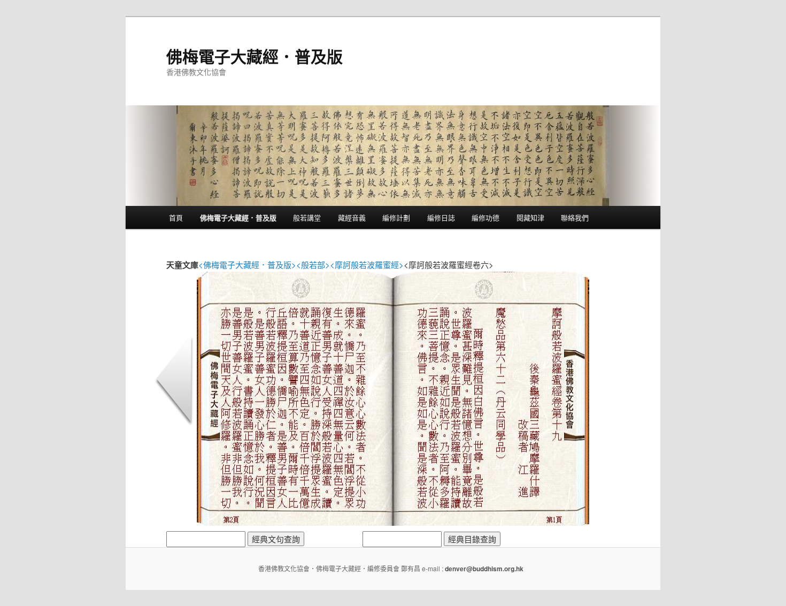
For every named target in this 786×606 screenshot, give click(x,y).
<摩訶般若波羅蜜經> (367, 264)
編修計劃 (396, 217)
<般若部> (313, 264)
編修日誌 (441, 217)
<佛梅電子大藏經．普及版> (247, 264)
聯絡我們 (575, 217)
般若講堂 (307, 217)
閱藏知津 (530, 217)
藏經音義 (352, 217)
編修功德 (485, 217)
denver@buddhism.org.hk (484, 568)
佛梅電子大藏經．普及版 (254, 55)
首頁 (176, 217)
